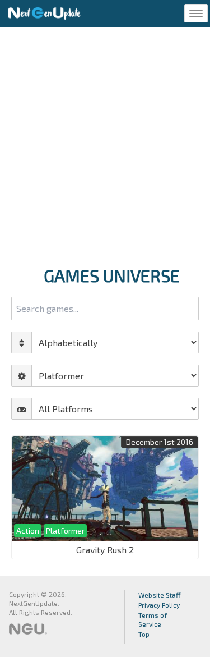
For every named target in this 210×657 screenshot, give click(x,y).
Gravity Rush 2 (105, 549)
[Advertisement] (105, 143)
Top (144, 634)
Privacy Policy (159, 605)
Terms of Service (152, 619)
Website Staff (159, 595)
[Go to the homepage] (44, 13)
